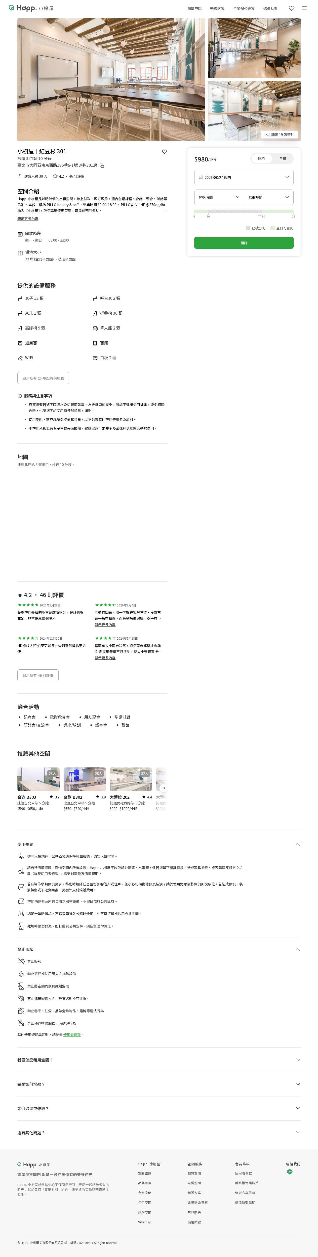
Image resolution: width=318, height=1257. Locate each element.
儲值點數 (270, 8)
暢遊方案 (217, 8)
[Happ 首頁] (31, 8)
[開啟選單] (304, 8)
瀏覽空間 (194, 8)
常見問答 (63, 1126)
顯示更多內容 (105, 624)
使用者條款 (72, 1017)
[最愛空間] (291, 8)
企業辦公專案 (244, 8)
